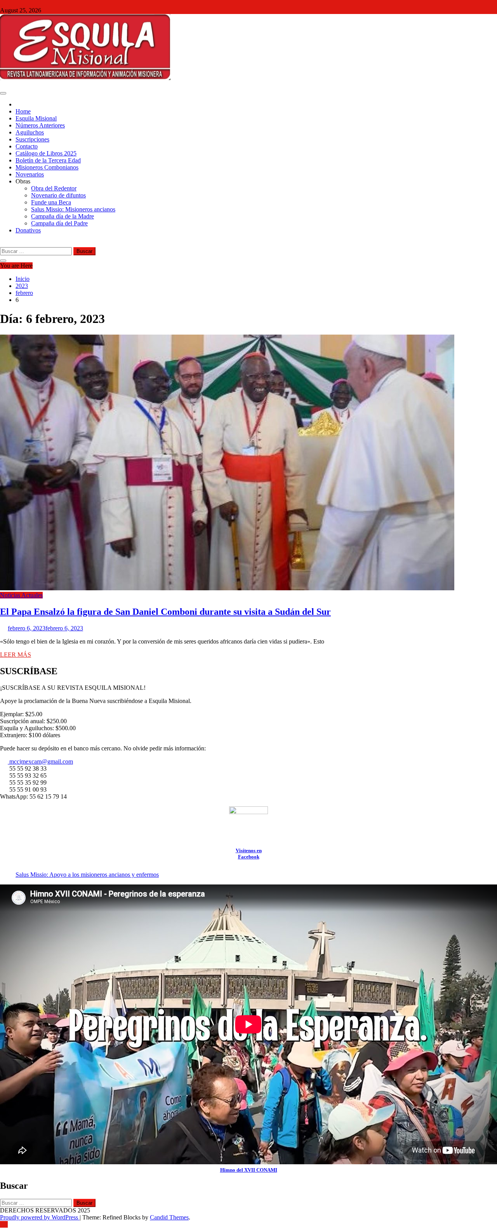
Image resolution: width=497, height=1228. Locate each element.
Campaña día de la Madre (62, 216)
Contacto (27, 146)
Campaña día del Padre (59, 223)
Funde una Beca (51, 202)
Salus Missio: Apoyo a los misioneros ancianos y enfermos (87, 874)
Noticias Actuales (21, 595)
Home (23, 111)
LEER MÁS (15, 654)
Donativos (28, 230)
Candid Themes (169, 1217)
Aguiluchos (30, 132)
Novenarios (30, 174)
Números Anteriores (40, 125)
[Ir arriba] (4, 1224)
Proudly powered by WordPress (40, 1217)
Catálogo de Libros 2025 (46, 153)
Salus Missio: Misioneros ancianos (73, 209)
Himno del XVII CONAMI (248, 1170)
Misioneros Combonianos (47, 167)
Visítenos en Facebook (249, 854)
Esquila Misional (36, 118)
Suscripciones (32, 139)
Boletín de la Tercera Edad (48, 160)
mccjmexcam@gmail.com (40, 761)
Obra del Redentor (53, 188)
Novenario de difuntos (58, 195)
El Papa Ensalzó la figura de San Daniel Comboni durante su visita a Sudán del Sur (165, 612)
